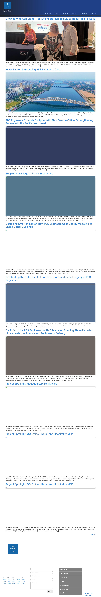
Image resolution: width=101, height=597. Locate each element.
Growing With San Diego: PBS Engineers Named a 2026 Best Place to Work (50, 18)
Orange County (65, 585)
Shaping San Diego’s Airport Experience (29, 173)
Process (65, 13)
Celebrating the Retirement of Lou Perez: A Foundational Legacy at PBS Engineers (48, 279)
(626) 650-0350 (7, 568)
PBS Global (84, 13)
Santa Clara (64, 589)
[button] (70, 570)
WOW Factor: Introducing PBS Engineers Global (34, 69)
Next (93, 534)
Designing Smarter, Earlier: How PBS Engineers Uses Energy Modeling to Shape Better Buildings (49, 225)
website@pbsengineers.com (11, 570)
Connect (93, 13)
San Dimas (63, 569)
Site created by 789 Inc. (14, 593)
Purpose (48, 13)
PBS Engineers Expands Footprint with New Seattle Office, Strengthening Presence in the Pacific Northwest (49, 122)
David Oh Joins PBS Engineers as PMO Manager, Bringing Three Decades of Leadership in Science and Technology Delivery (49, 332)
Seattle (62, 593)
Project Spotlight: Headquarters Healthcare (31, 383)
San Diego (63, 577)
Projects (74, 13)
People (56, 13)
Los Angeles (64, 573)
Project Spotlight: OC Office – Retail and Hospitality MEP (39, 433)
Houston (62, 581)
